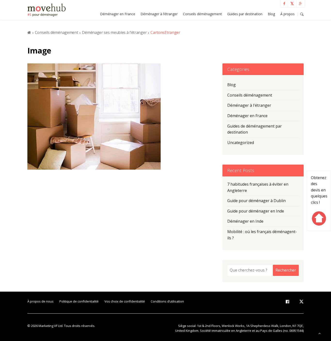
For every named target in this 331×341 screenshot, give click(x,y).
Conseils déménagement (202, 14)
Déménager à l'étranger (249, 105)
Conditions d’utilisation (167, 301)
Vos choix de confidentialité (124, 301)
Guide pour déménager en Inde (255, 211)
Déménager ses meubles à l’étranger (114, 32)
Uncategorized (240, 142)
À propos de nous (40, 301)
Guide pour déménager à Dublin (256, 200)
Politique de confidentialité (79, 301)
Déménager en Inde (245, 221)
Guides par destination (244, 14)
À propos (287, 14)
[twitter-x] (301, 302)
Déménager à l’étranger (159, 14)
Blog (271, 14)
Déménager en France (117, 14)
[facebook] (287, 302)
